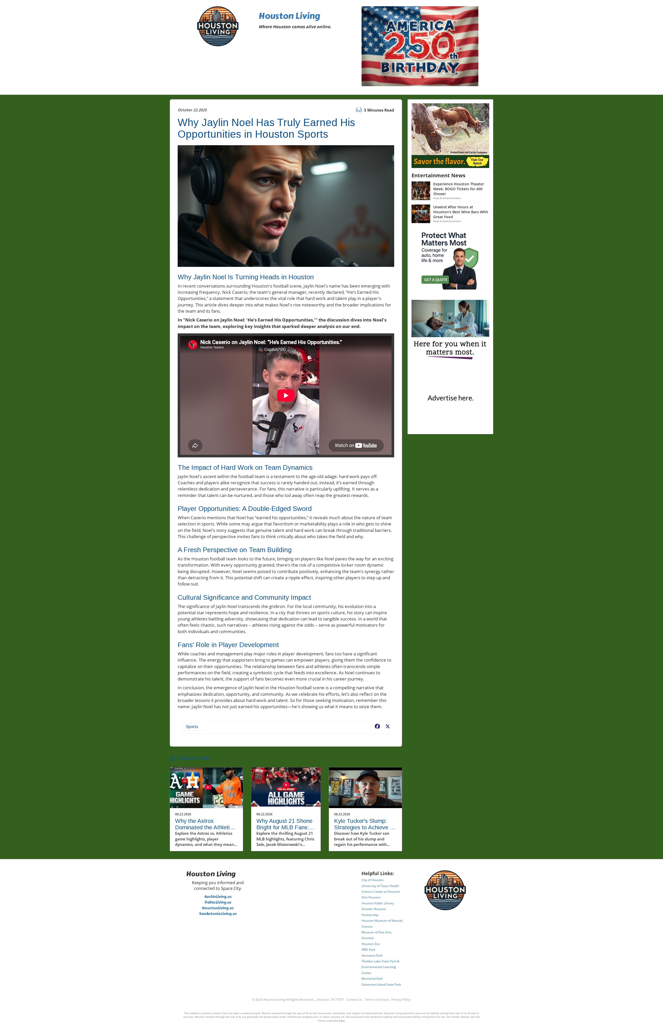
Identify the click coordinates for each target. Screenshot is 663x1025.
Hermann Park (372, 955)
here (342, 1020)
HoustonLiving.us (218, 908)
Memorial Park (372, 978)
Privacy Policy (401, 999)
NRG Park (368, 949)
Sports (192, 726)
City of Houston (373, 880)
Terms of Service (377, 999)
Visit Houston (371, 897)
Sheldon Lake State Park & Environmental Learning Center (380, 967)
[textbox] (306, 21)
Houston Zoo (371, 944)
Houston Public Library (378, 903)
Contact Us (354, 999)
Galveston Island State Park (381, 984)
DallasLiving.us (218, 902)
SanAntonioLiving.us (218, 914)
